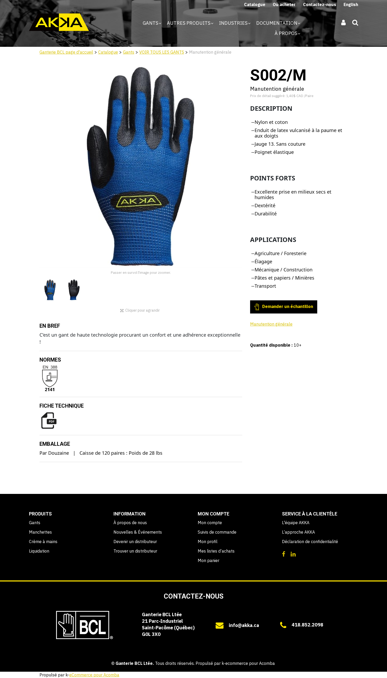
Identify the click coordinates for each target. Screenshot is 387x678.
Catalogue (254, 4)
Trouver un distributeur (135, 551)
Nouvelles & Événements (137, 532)
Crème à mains (43, 541)
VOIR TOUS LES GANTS (161, 52)
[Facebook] (283, 553)
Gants (151, 23)
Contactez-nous (319, 4)
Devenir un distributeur (135, 541)
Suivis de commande (217, 532)
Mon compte (210, 522)
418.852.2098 (307, 625)
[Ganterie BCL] (59, 22)
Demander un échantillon (287, 306)
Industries (234, 23)
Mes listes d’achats (216, 551)
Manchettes (40, 532)
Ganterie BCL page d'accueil (66, 52)
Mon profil (207, 541)
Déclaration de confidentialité (310, 541)
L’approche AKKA (298, 532)
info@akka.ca (244, 625)
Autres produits (189, 23)
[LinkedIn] (293, 553)
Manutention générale (271, 324)
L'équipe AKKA (295, 522)
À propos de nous (130, 522)
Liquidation (39, 551)
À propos (286, 33)
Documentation (277, 23)
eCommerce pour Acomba (94, 674)
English (351, 4)
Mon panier (208, 560)
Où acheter (284, 4)
